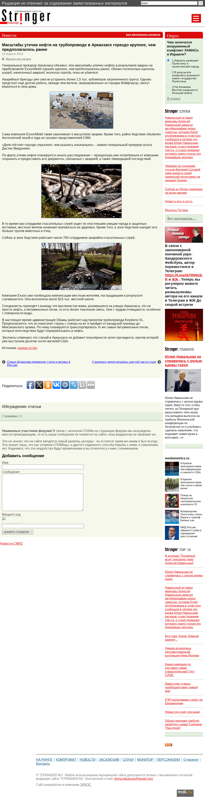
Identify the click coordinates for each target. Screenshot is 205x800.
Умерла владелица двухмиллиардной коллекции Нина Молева (182, 651)
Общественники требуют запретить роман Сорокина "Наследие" (183, 724)
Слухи (128, 759)
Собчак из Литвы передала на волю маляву (183, 190)
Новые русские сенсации (182, 712)
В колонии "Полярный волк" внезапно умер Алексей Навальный (180, 559)
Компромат (66, 759)
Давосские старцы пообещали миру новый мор (181, 687)
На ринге (44, 759)
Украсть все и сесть (179, 201)
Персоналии (168, 759)
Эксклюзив (109, 759)
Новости (87, 759)
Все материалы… (181, 218)
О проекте (190, 759)
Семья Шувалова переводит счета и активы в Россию (38, 363)
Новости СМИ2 (11, 543)
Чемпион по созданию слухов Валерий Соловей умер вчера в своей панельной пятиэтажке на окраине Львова (182, 173)
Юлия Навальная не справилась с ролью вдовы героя (183, 361)
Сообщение (11, 472)
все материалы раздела (143, 34)
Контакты (43, 763)
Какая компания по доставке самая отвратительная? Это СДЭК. (179, 669)
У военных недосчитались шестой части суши (124, 361)
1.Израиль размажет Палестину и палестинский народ (185, 63)
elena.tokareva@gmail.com (133, 778)
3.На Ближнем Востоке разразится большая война (185, 89)
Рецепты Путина (176, 210)
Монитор (145, 759)
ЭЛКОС (85, 784)
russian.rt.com (27, 348)
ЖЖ (175, 279)
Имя (5, 462)
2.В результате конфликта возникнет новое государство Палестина (186, 77)
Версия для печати (18, 58)
